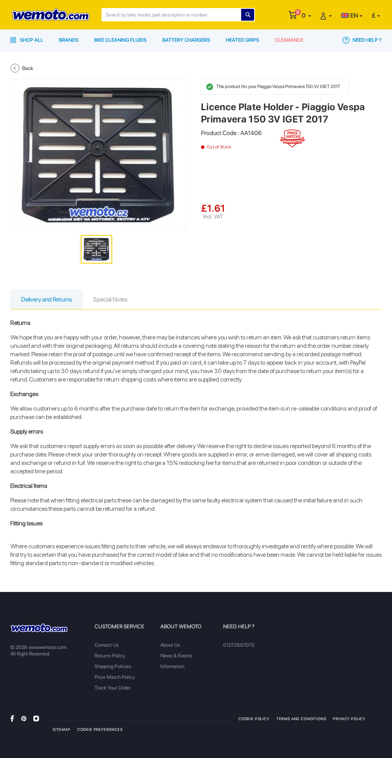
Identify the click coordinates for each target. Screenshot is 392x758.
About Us (170, 645)
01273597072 (238, 645)
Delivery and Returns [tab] (46, 299)
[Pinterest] (23, 718)
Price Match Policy (115, 677)
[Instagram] (36, 718)
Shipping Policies (113, 666)
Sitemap (61, 729)
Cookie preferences (100, 729)
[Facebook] (12, 718)
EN (353, 15)
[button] (306, 15)
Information (172, 666)
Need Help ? (366, 40)
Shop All (31, 40)
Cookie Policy (254, 718)
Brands (68, 40)
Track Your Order (113, 688)
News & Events (176, 656)
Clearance (289, 40)
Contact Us (107, 645)
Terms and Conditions (301, 718)
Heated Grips (242, 40)
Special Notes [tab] (110, 299)
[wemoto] (39, 627)
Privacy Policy (349, 718)
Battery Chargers (186, 40)
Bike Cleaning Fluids (120, 40)
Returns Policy (110, 656)
